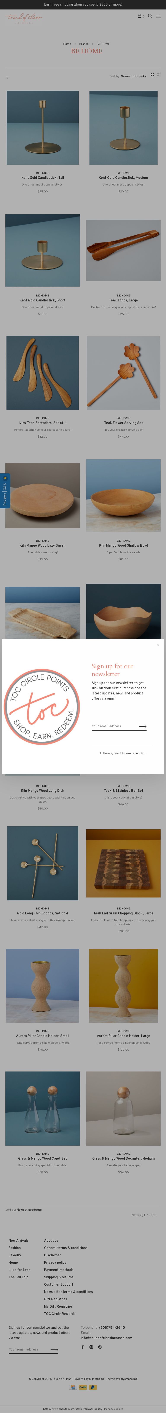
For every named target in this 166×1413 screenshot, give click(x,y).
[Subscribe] (141, 726)
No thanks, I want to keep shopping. (122, 753)
